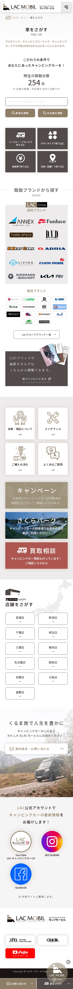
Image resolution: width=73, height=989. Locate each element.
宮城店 (20, 617)
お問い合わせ (18, 983)
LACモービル (19, 17)
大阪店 (53, 677)
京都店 (20, 677)
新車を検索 (22, 113)
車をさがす (56, 983)
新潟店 (53, 617)
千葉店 (20, 632)
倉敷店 (20, 692)
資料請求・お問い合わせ (32, 749)
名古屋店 (20, 662)
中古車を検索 (55, 113)
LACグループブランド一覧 (36, 334)
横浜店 (53, 647)
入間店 (20, 647)
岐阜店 (53, 662)
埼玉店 (53, 632)
